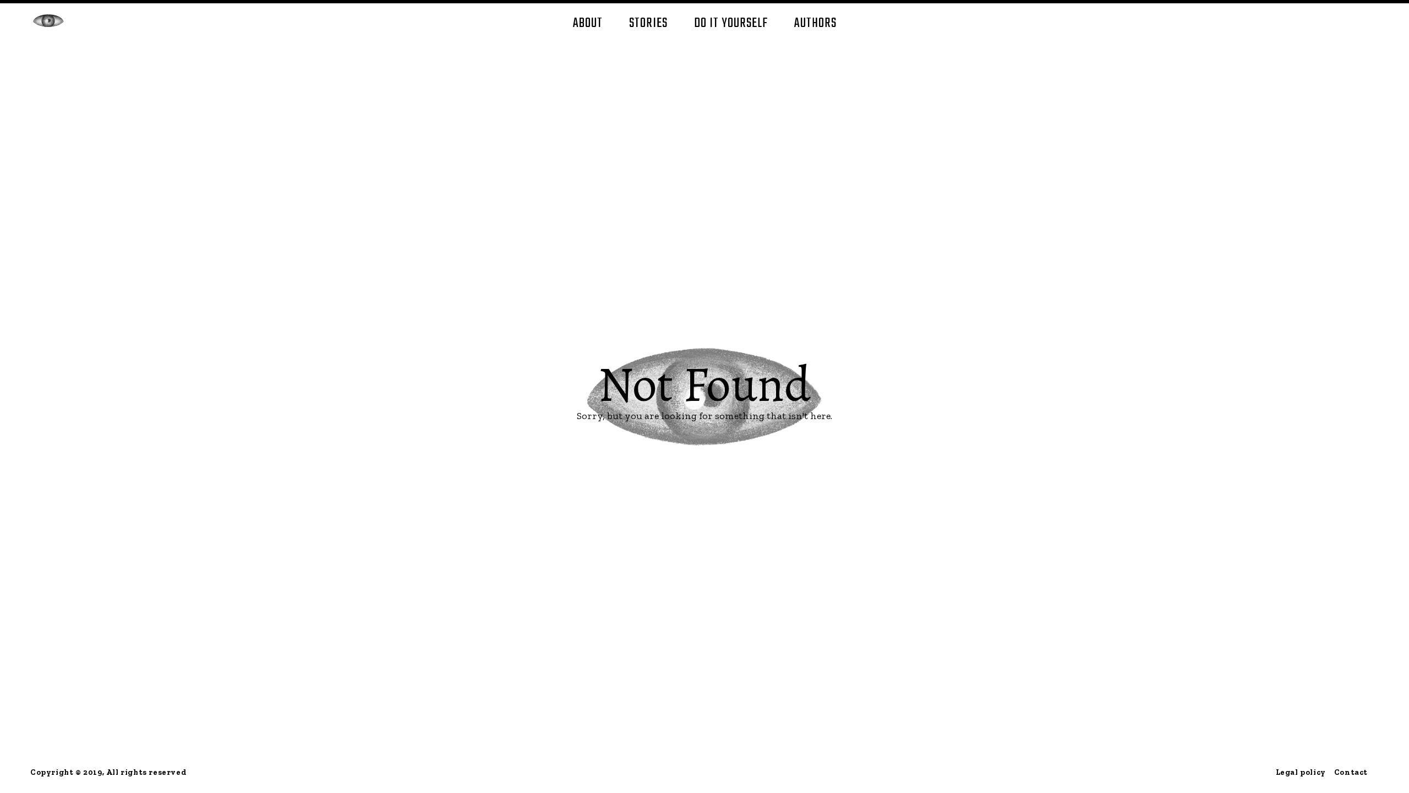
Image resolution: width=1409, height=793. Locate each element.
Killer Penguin (48, 20)
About (588, 23)
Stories (648, 23)
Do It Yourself (731, 23)
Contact (1351, 772)
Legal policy (1301, 772)
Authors (815, 23)
